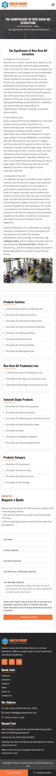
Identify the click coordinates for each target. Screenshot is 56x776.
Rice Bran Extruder (15, 430)
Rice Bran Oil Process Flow (18, 470)
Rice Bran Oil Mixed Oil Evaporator (22, 406)
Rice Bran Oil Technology (17, 482)
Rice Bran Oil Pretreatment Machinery (24, 321)
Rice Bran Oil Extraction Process (21, 315)
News (36, 26)
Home (29, 26)
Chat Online (15, 772)
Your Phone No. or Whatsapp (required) (20, 572)
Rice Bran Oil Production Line (20, 476)
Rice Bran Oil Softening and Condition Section (27, 418)
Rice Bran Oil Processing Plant (20, 345)
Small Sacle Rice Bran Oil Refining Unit (24, 309)
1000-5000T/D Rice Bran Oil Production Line (26, 385)
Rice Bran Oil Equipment (17, 464)
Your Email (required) (12, 561)
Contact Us (7, 695)
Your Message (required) (14, 582)
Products (6, 676)
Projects (5, 683)
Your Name (8, 539)
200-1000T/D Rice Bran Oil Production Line (26, 379)
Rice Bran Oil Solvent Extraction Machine (25, 327)
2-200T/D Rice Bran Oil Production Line (24, 373)
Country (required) (11, 550)
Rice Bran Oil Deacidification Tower (22, 424)
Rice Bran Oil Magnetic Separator (21, 436)
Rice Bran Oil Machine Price (19, 339)
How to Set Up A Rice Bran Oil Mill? (18, 737)
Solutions (6, 679)
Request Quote (44, 772)
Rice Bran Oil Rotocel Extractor (20, 412)
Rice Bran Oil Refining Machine (20, 333)
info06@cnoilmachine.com (24, 713)
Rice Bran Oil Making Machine (20, 351)
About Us (6, 691)
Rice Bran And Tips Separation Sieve (23, 443)
